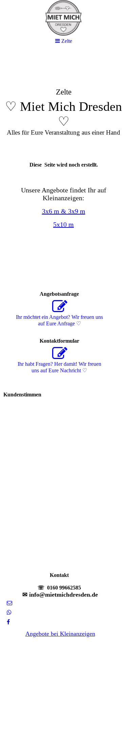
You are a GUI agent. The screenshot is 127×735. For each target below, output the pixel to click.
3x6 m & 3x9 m (63, 211)
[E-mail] (9, 603)
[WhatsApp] (9, 612)
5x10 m (63, 224)
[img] (63, 104)
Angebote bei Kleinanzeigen (60, 633)
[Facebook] (8, 622)
